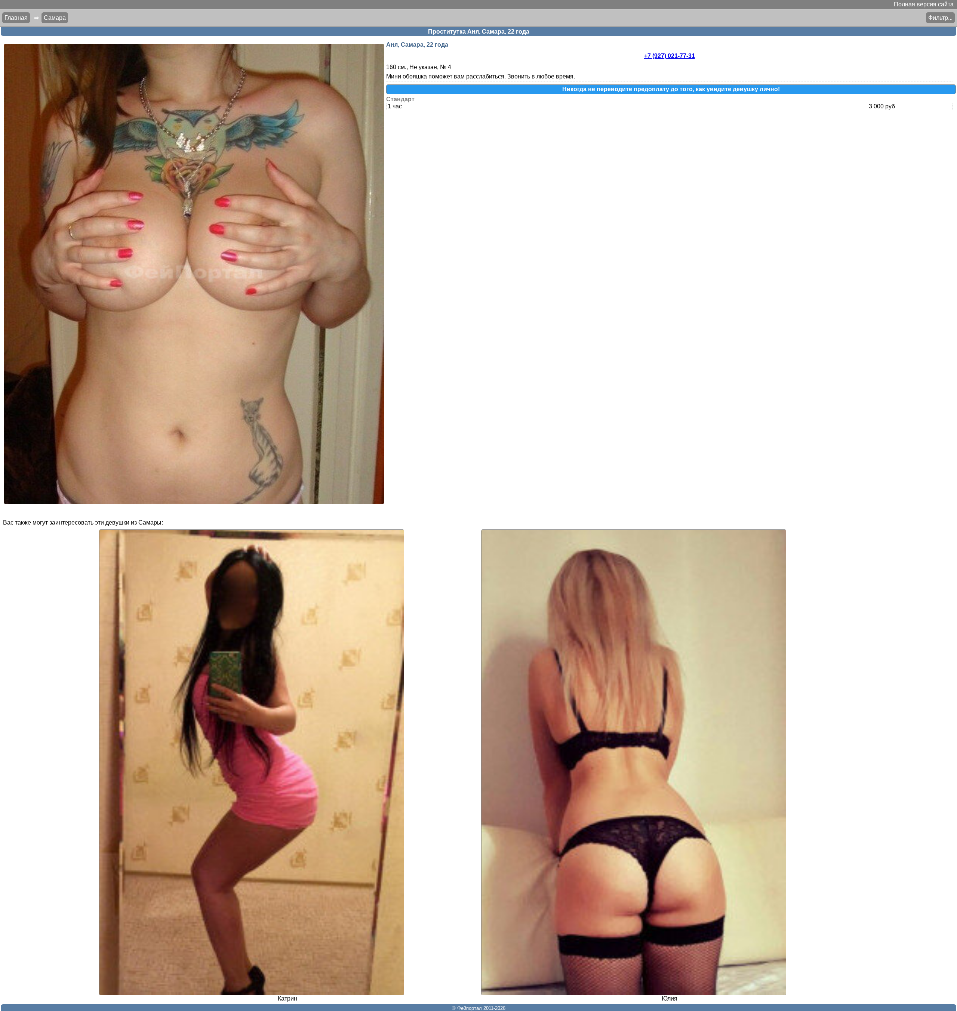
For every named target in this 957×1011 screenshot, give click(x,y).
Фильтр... (940, 18)
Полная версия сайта (924, 4)
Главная (16, 18)
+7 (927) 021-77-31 (669, 56)
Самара (55, 18)
